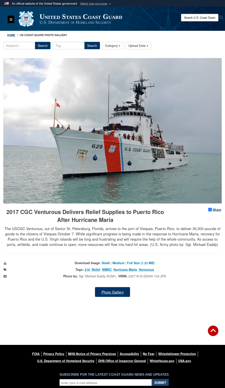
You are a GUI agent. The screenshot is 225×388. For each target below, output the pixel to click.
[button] (96, 3)
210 (87, 269)
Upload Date (137, 45)
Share (217, 209)
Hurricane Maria (125, 269)
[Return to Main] (213, 333)
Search (43, 45)
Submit (160, 382)
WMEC (107, 269)
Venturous (146, 269)
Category (112, 45)
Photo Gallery (113, 292)
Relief (96, 269)
